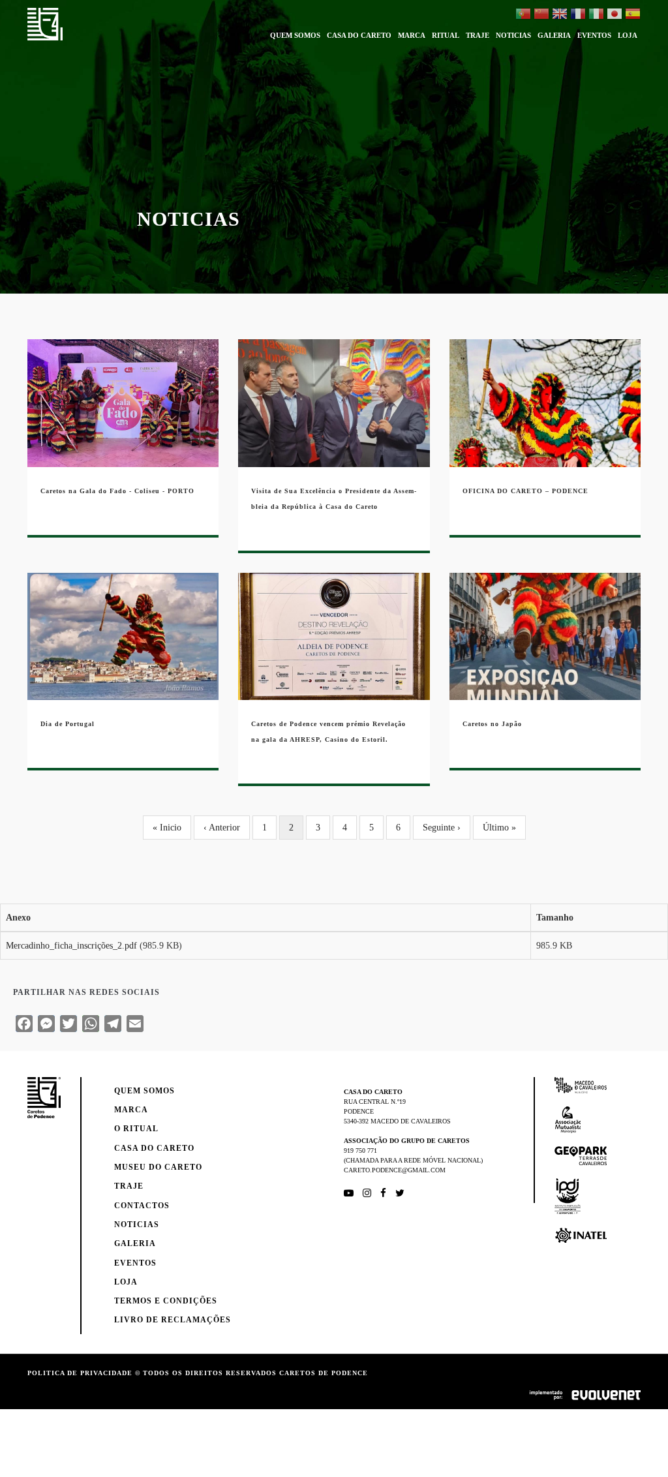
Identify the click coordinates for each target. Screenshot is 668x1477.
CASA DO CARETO (359, 35)
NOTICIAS (513, 35)
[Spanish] (633, 15)
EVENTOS (594, 35)
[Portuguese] (523, 15)
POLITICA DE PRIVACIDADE (79, 1373)
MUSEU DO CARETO (158, 1167)
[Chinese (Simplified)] (541, 15)
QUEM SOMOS (295, 35)
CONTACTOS (142, 1205)
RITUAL (445, 35)
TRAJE (477, 35)
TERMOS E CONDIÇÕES (165, 1300)
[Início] (45, 24)
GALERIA (554, 35)
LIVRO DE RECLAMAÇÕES (172, 1319)
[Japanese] (614, 15)
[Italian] (596, 15)
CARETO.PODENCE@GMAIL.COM (395, 1170)
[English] (560, 15)
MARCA (411, 35)
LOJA (627, 35)
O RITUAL (136, 1128)
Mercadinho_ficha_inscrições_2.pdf (71, 946)
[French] (578, 15)
